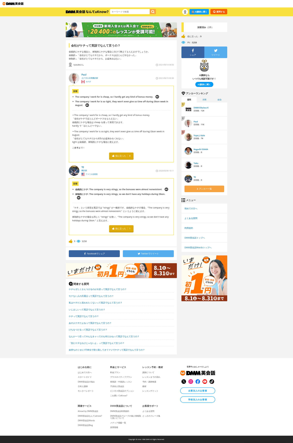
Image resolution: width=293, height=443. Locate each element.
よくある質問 (190, 218)
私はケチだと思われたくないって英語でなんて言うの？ (95, 302)
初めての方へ (190, 208)
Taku (196, 163)
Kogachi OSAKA (201, 149)
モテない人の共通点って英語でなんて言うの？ (91, 295)
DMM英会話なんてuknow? (90, 415)
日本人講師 (83, 386)
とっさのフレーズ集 (151, 415)
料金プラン (115, 372)
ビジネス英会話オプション (122, 390)
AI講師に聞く (201, 11)
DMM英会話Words (86, 420)
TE (195, 177)
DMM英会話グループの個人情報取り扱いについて (125, 416)
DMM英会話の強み (86, 381)
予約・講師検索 (149, 381)
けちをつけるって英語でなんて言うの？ (88, 329)
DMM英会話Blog (85, 425)
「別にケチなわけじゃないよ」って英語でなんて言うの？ (96, 343)
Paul (196, 121)
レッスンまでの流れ (151, 377)
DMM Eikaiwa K (201, 107)
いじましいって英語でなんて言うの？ (87, 309)
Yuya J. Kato (199, 135)
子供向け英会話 (117, 386)
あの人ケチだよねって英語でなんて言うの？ (90, 322)
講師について (148, 372)
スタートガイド (85, 377)
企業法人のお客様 (197, 390)
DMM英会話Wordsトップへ (198, 247)
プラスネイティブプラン (121, 377)
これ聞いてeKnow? (118, 395)
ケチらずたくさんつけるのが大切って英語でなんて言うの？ (98, 289)
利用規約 (188, 227)
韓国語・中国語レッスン (121, 381)
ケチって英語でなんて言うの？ (84, 316)
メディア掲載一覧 (118, 422)
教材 (144, 386)
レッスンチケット (150, 390)
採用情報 (114, 427)
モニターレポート (86, 390)
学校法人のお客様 (197, 399)
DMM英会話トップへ (194, 237)
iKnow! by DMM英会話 (88, 411)
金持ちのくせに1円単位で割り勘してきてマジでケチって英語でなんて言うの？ (107, 349)
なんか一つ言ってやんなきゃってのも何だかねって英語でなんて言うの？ (104, 336)
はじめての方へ (85, 372)
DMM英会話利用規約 (119, 411)
